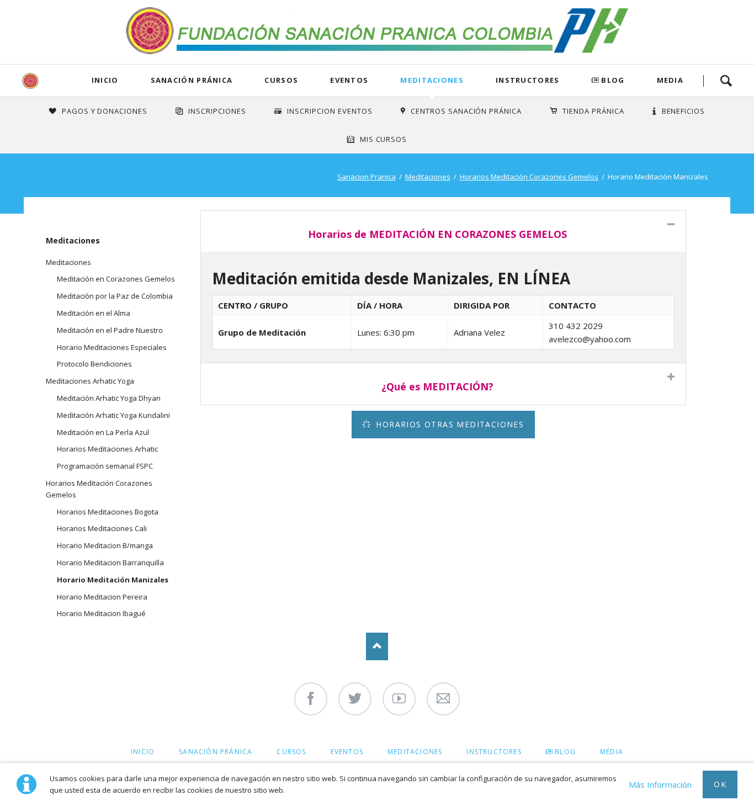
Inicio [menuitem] (143, 751)
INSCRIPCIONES (217, 111)
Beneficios (683, 111)
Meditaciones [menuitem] (414, 751)
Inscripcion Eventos (330, 111)
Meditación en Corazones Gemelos (116, 279)
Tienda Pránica (593, 111)
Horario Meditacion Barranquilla (110, 563)
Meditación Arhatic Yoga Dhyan (109, 398)
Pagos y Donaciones (105, 111)
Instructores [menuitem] (493, 751)
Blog (612, 80)
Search (725, 81)
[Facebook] (310, 698)
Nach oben (377, 646)
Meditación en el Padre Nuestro (110, 330)
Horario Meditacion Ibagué (101, 613)
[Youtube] (399, 698)
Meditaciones (432, 80)
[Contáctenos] (443, 698)
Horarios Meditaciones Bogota (107, 512)
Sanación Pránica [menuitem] (215, 751)
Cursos (281, 80)
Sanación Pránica (192, 80)
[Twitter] (354, 698)
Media (670, 80)
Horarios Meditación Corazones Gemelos (529, 177)
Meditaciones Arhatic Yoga (90, 381)
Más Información (660, 784)
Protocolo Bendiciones (94, 364)
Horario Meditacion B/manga (105, 545)
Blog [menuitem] (565, 751)
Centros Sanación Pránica (466, 111)
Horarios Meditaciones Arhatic (107, 449)
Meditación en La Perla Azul (103, 432)
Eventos (349, 80)
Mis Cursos (383, 139)
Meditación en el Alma (93, 313)
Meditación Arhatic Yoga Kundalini (113, 415)
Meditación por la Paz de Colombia (115, 296)
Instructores (528, 80)
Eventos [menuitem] (347, 751)
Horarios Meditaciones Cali (102, 528)
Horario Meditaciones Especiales (112, 347)
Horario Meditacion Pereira (102, 597)
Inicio (105, 80)
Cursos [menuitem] (291, 751)
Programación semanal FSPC (105, 466)
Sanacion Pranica (366, 177)
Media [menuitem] (611, 751)
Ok (720, 784)
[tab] (443, 231)
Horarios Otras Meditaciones (448, 424)
